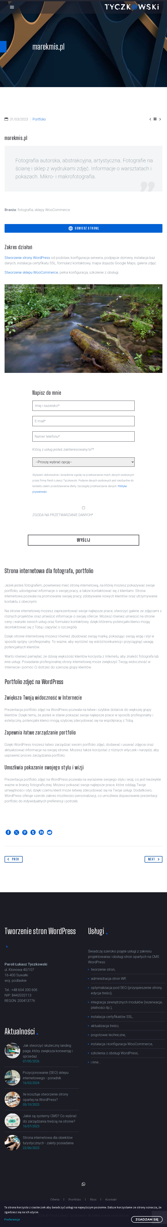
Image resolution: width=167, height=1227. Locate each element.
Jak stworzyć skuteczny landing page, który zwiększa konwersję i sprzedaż (48, 1050)
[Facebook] (8, 832)
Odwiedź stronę (83, 228)
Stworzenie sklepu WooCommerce (31, 272)
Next (151, 859)
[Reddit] (49, 832)
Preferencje (12, 1219)
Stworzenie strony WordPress (27, 258)
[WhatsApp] (83, 1184)
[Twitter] (16, 832)
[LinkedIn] (41, 832)
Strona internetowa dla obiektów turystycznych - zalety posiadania (48, 1140)
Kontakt (111, 1199)
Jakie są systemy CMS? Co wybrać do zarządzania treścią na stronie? (50, 1118)
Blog (93, 1199)
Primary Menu (12, 7)
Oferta (54, 1199)
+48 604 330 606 (24, 990)
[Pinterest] (24, 832)
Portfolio (74, 1199)
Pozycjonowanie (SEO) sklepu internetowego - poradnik (45, 1075)
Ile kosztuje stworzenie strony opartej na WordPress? (45, 1097)
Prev (15, 859)
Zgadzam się (146, 1219)
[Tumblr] (33, 832)
